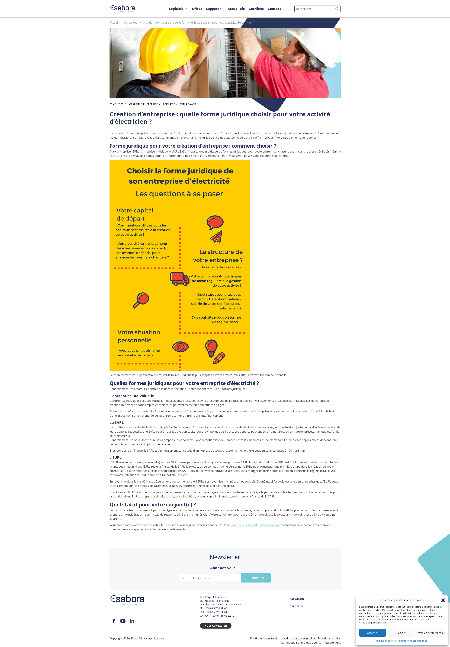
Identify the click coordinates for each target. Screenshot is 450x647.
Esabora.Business (242, 525)
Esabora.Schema (268, 525)
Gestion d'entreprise (143, 104)
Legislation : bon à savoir (179, 104)
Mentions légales (329, 638)
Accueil (114, 22)
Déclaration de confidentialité (412, 640)
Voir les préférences (430, 633)
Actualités (236, 9)
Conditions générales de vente (301, 643)
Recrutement (332, 643)
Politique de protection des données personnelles (283, 638)
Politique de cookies (385, 640)
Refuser (401, 633)
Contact (274, 9)
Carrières (256, 9)
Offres (197, 9)
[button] (443, 600)
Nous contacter (216, 625)
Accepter (372, 633)
